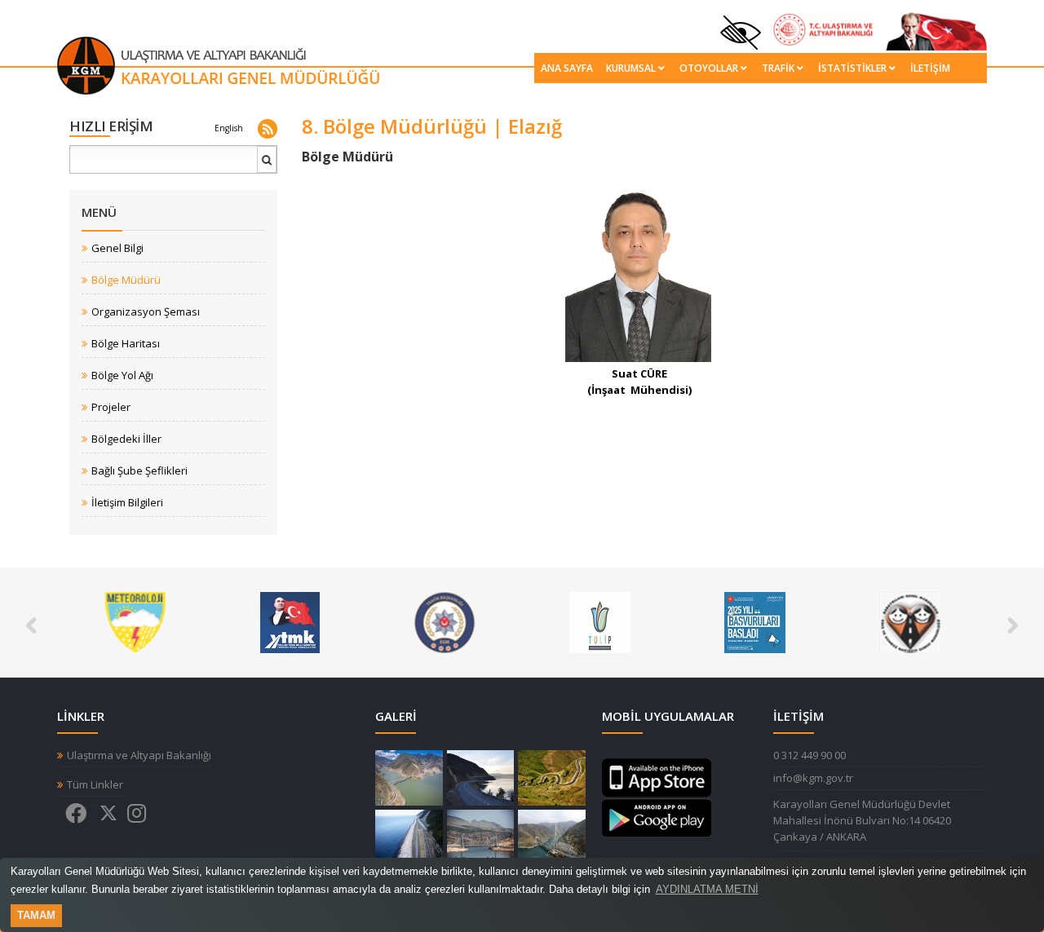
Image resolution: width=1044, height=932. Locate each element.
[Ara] (267, 166)
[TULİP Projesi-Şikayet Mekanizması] (599, 621)
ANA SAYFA (567, 68)
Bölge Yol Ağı (122, 375)
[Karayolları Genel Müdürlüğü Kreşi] (909, 621)
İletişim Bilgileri (127, 502)
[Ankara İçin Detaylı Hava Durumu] (135, 621)
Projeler (110, 407)
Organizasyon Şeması (145, 312)
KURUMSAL (631, 68)
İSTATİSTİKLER (852, 68)
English (229, 128)
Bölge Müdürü (126, 280)
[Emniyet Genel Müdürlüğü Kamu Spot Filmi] (445, 621)
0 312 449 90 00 (809, 755)
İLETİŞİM (930, 68)
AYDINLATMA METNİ (707, 889)
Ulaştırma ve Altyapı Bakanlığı (139, 755)
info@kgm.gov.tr (813, 778)
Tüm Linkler (95, 785)
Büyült (409, 778)
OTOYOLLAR (708, 68)
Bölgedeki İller (126, 439)
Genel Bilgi (117, 248)
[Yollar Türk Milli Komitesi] (290, 621)
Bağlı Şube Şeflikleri (139, 471)
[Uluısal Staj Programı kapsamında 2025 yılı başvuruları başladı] (754, 621)
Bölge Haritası (125, 343)
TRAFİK (778, 68)
